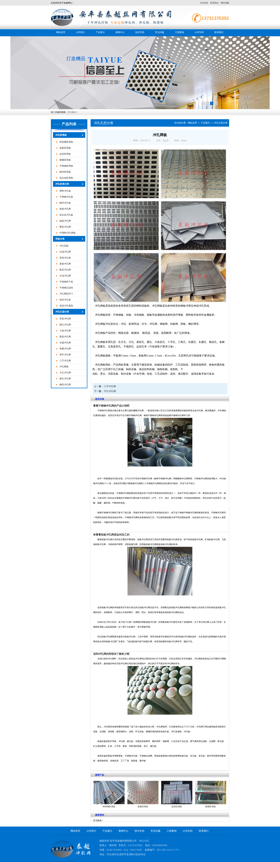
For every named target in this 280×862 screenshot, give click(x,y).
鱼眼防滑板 (65, 148)
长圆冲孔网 (65, 342)
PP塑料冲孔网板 (67, 233)
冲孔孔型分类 (62, 311)
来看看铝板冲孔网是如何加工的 (111, 534)
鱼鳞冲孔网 (65, 348)
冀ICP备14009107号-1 (168, 850)
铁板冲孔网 (65, 209)
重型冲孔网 (65, 227)
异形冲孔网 (65, 318)
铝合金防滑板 (66, 178)
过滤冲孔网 (65, 252)
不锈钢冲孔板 (66, 197)
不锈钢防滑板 (66, 166)
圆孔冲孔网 (65, 324)
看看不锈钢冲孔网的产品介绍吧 (111, 405)
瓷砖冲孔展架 (66, 306)
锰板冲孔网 (65, 221)
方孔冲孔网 (65, 372)
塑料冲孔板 (65, 191)
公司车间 (199, 32)
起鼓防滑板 (65, 154)
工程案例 (179, 32)
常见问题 (159, 32)
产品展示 (100, 32)
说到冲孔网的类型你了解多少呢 (111, 653)
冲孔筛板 (64, 246)
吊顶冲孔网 (65, 276)
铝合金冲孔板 (66, 215)
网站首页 (60, 32)
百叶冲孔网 (65, 354)
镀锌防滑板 (65, 172)
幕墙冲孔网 (65, 264)
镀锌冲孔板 (65, 203)
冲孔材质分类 (62, 184)
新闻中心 (120, 32)
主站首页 (204, 3)
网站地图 (225, 3)
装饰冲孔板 (65, 258)
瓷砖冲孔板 (65, 300)
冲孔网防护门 (66, 294)
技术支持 (139, 32)
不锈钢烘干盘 (66, 282)
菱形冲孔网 (65, 336)
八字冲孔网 (65, 360)
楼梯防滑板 (65, 160)
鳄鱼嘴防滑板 (66, 142)
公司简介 (80, 32)
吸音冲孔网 (65, 270)
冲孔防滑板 (61, 135)
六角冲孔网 (65, 330)
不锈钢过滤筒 (66, 288)
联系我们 (214, 3)
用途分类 (59, 239)
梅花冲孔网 (65, 384)
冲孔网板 (64, 366)
